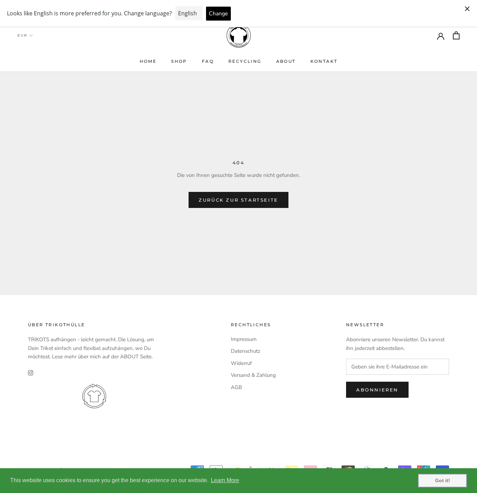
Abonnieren (377, 390)
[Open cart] (456, 35)
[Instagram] (30, 372)
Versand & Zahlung (253, 375)
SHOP (179, 61)
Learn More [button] (225, 480)
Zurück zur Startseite (238, 200)
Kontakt (324, 61)
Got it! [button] (442, 480)
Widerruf (241, 363)
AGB (236, 387)
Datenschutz (245, 351)
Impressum (244, 339)
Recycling (245, 61)
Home (148, 61)
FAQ (208, 61)
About (286, 61)
